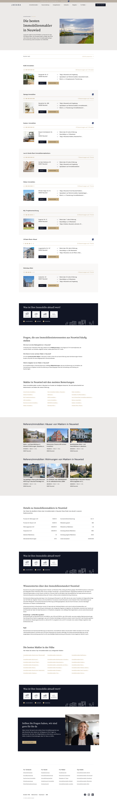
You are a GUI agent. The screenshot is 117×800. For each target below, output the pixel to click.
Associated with (64, 1)
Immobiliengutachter (46, 778)
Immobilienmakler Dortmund (84, 775)
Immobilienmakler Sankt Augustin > (80, 670)
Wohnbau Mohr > (51, 405)
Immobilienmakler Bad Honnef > (30, 659)
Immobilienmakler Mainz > (78, 665)
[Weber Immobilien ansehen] (58, 191)
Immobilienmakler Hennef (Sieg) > (31, 662)
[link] (34, 445)
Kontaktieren (52, 83)
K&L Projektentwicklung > (29, 397)
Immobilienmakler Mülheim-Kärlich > (80, 667)
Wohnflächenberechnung (30, 784)
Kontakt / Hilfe (26, 794)
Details (42, 83)
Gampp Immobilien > (28, 394)
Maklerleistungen (55, 365)
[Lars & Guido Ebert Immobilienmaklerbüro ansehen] (58, 163)
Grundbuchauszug (28, 775)
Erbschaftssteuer (27, 772)
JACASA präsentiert (87, 56)
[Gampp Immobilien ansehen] (58, 104)
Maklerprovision (55, 347)
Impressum (41, 794)
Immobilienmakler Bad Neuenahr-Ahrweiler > (58, 659)
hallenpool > (50, 394)
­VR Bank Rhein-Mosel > (77, 405)
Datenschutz (34, 794)
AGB (47, 794)
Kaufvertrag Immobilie (29, 778)
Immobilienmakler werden (66, 784)
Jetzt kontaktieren (28, 742)
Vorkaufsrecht (45, 784)
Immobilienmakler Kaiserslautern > (55, 662)
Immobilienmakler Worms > (78, 673)
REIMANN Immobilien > (52, 402)
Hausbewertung (45, 772)
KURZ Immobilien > (51, 397)
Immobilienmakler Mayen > (29, 667)
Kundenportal (62, 772)
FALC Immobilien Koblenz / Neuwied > (56, 392)
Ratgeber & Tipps (63, 778)
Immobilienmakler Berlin (83, 772)
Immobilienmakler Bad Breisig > (79, 655)
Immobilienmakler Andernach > (54, 655)
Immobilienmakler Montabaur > (54, 667)
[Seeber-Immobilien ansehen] (58, 134)
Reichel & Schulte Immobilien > (30, 402)
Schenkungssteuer (28, 781)
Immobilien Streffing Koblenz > (79, 394)
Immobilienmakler (27, 16)
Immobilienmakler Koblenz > (78, 662)
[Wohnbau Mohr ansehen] (58, 278)
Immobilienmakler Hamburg (84, 778)
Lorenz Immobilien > (52, 400)
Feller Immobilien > (76, 392)
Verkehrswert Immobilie (47, 781)
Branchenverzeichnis (64, 775)
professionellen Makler (34, 356)
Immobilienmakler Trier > (53, 673)
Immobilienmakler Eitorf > (78, 659)
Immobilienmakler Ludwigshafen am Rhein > (57, 665)
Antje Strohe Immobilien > (29, 392)
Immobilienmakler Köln (83, 784)
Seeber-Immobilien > (77, 402)
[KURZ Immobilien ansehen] (58, 75)
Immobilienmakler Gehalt (66, 781)
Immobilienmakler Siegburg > (30, 673)
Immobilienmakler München (84, 781)
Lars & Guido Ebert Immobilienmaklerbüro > (82, 397)
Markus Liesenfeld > (76, 400)
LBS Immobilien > (27, 400)
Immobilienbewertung (47, 775)
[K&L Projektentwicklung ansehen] (58, 220)
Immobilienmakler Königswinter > (31, 665)
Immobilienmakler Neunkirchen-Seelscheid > (34, 670)
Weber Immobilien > (28, 405)
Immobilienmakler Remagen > (54, 670)
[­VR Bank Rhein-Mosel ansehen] (58, 249)
